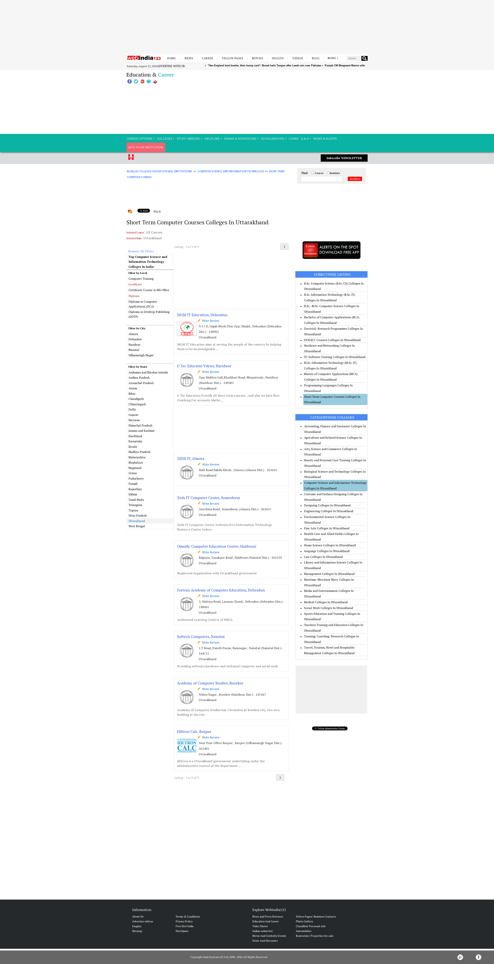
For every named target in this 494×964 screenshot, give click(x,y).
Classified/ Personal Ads (311, 926)
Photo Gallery (304, 921)
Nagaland (135, 468)
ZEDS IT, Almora (190, 458)
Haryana (134, 420)
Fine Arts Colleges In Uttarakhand (326, 528)
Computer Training (141, 278)
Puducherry (136, 478)
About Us (138, 916)
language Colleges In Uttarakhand (326, 551)
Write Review (209, 321)
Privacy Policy (184, 921)
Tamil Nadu (136, 500)
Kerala (133, 447)
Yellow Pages (232, 58)
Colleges (164, 138)
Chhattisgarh (137, 404)
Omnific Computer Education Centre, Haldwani (216, 546)
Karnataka (135, 441)
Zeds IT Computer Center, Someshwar (208, 497)
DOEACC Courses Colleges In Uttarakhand (332, 340)
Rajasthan (135, 489)
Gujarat (133, 415)
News (189, 58)
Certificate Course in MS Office (149, 290)
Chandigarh (136, 399)
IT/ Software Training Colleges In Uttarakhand (334, 357)
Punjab (133, 484)
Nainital (134, 350)
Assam (133, 388)
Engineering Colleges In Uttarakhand (328, 511)
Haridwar (134, 344)
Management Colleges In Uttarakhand (329, 574)
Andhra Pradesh (139, 377)
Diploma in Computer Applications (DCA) (143, 304)
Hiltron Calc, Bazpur (194, 731)
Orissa (133, 473)
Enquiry (136, 926)
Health (277, 58)
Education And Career (265, 921)
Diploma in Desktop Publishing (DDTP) (149, 314)
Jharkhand (135, 436)
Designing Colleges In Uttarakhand (327, 505)
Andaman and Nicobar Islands (148, 372)
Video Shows (260, 926)
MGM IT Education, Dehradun (202, 314)
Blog (315, 58)
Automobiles (303, 931)
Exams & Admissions (240, 138)
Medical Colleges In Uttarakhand (326, 602)
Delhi (132, 409)
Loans (294, 138)
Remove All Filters (141, 251)
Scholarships (272, 138)
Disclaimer (182, 931)
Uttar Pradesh (138, 515)
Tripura (133, 510)
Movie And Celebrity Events (269, 936)
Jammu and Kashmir (142, 431)
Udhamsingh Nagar (141, 355)
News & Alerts (325, 138)
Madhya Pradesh (139, 452)
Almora (133, 334)
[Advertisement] (247, 27)
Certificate (135, 284)
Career (207, 58)
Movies (257, 58)
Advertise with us (171, 66)
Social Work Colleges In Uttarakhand (328, 608)
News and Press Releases (267, 916)
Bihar (132, 393)
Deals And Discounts (265, 940)
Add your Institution (145, 147)
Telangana (135, 505)
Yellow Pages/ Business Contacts (316, 916)
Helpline (212, 138)
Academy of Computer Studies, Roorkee (210, 683)
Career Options (139, 138)
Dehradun (135, 339)
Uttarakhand (137, 521)
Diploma (134, 296)
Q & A (305, 138)
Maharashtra (137, 457)
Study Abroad (188, 138)
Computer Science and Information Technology (230, 171)
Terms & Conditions (188, 916)
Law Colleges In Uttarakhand (323, 557)
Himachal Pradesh (140, 425)
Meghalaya (136, 462)
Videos (297, 58)
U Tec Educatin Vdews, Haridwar (204, 365)
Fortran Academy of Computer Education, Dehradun (221, 590)
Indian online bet (262, 931)
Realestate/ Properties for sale (314, 936)
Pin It (157, 211)
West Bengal (137, 526)
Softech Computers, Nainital (201, 636)
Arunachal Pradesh (141, 383)
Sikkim (133, 494)
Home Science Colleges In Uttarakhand (330, 545)
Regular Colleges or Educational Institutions (159, 171)
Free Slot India (184, 926)
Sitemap (137, 931)
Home (171, 58)
